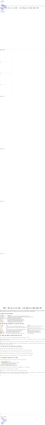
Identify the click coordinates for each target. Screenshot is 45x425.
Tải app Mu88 (4, 421)
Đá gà (2, 10)
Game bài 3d (3, 422)
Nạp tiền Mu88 (5, 6)
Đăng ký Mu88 (4, 419)
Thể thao (2, 9)
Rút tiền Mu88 (4, 420)
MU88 (2, 4)
